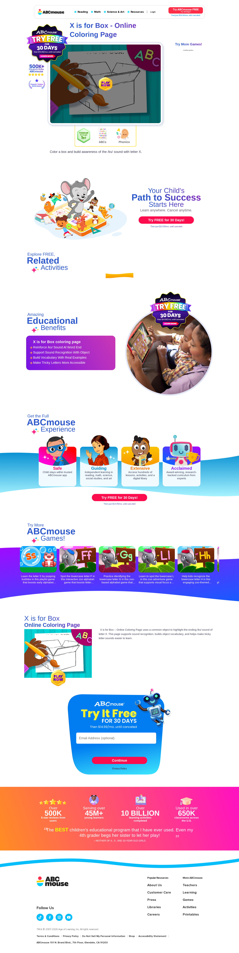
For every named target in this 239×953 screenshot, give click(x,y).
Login (153, 12)
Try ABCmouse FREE (186, 10)
